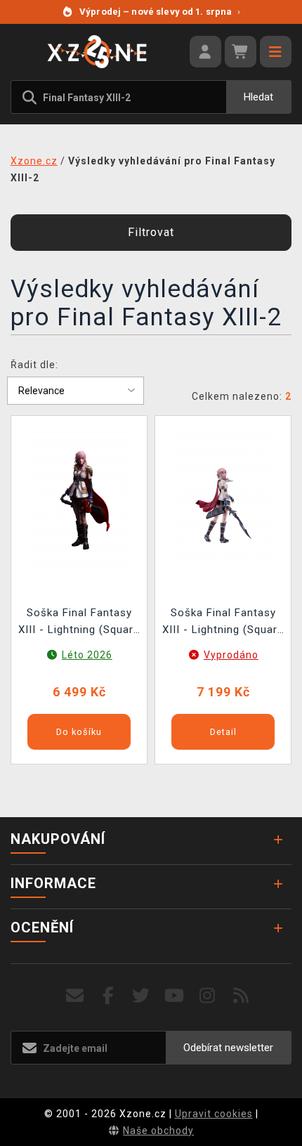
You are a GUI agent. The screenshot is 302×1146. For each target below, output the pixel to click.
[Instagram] (207, 996)
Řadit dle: (34, 364)
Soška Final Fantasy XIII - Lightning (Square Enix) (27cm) (223, 622)
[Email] (75, 996)
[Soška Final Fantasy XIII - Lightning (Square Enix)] (79, 498)
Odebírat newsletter (228, 1047)
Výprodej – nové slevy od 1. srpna (159, 11)
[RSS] (241, 996)
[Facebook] (108, 996)
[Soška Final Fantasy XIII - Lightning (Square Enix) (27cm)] (223, 498)
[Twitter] (141, 996)
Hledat (258, 97)
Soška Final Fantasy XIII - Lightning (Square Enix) (79, 622)
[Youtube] (174, 996)
